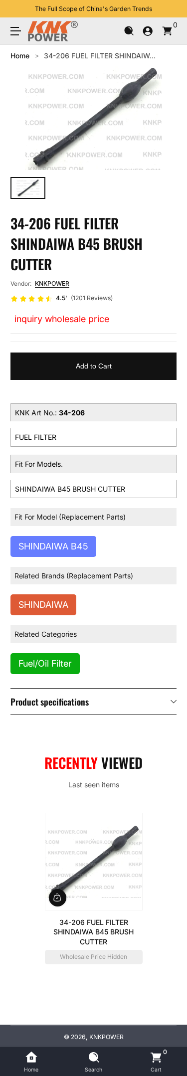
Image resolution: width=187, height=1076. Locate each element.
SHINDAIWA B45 (53, 546)
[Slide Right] (170, 9)
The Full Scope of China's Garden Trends (93, 8)
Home (19, 55)
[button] (129, 31)
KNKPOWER (52, 283)
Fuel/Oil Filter (45, 663)
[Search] (129, 31)
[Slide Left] (17, 9)
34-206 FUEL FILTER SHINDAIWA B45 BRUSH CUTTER (93, 932)
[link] (61, 298)
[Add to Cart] (57, 897)
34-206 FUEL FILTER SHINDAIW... (100, 55)
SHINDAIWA (43, 604)
